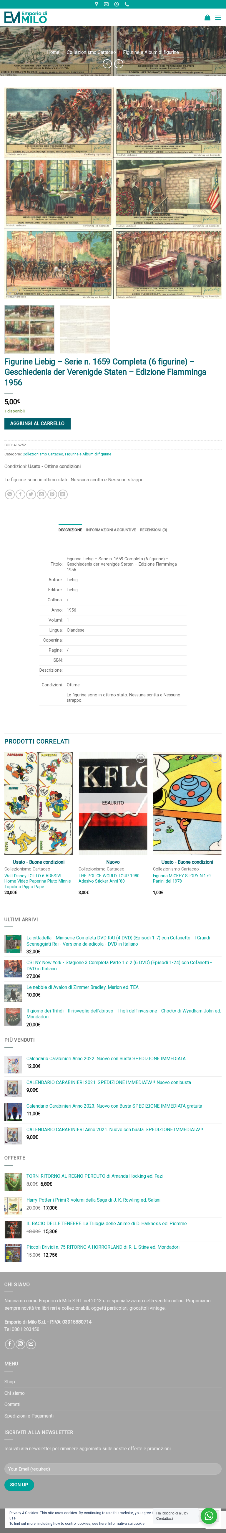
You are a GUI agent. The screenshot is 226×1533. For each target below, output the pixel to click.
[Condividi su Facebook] (20, 494)
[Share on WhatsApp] (10, 494)
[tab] (70, 530)
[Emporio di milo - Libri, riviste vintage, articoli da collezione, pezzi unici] (33, 17)
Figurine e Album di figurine (151, 52)
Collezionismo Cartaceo (91, 52)
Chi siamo (14, 1393)
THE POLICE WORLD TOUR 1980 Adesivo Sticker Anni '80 (109, 878)
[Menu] (218, 17)
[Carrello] (207, 17)
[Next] (210, 193)
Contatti (12, 1404)
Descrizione (70, 530)
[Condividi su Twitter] (31, 494)
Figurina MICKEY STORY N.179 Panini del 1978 (182, 878)
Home (53, 52)
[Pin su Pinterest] (52, 494)
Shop (9, 1382)
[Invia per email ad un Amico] (41, 494)
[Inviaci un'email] (31, 1344)
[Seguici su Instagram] (20, 1344)
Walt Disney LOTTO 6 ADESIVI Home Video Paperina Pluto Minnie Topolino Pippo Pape (37, 881)
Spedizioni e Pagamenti (29, 1416)
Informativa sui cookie (126, 1524)
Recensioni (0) (153, 530)
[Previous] (16, 193)
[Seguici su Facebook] (10, 1344)
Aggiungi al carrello (37, 423)
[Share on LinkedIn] (63, 494)
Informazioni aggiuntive (111, 530)
